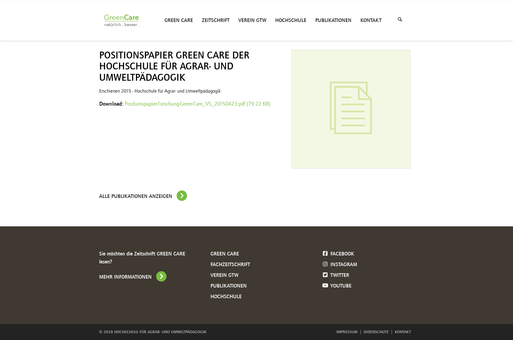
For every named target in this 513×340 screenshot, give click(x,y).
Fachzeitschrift (230, 264)
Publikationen (228, 285)
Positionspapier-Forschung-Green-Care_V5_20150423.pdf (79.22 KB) (197, 104)
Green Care (224, 253)
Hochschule (226, 296)
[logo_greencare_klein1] (123, 20)
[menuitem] (178, 20)
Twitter (339, 275)
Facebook (341, 253)
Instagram (343, 264)
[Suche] (399, 20)
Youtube (340, 285)
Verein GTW (224, 275)
